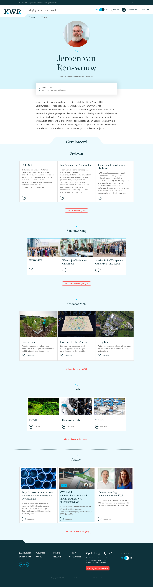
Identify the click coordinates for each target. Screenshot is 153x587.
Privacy (39, 557)
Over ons (56, 553)
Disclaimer (57, 557)
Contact (72, 553)
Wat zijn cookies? (50, 2)
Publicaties (132, 10)
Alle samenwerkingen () (77, 283)
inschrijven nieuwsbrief (97, 568)
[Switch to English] (101, 9)
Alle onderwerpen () (76, 369)
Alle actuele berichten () (76, 531)
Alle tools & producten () (76, 439)
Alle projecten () (76, 210)
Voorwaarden (75, 557)
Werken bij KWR (25, 557)
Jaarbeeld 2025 (25, 553)
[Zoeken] (124, 10)
